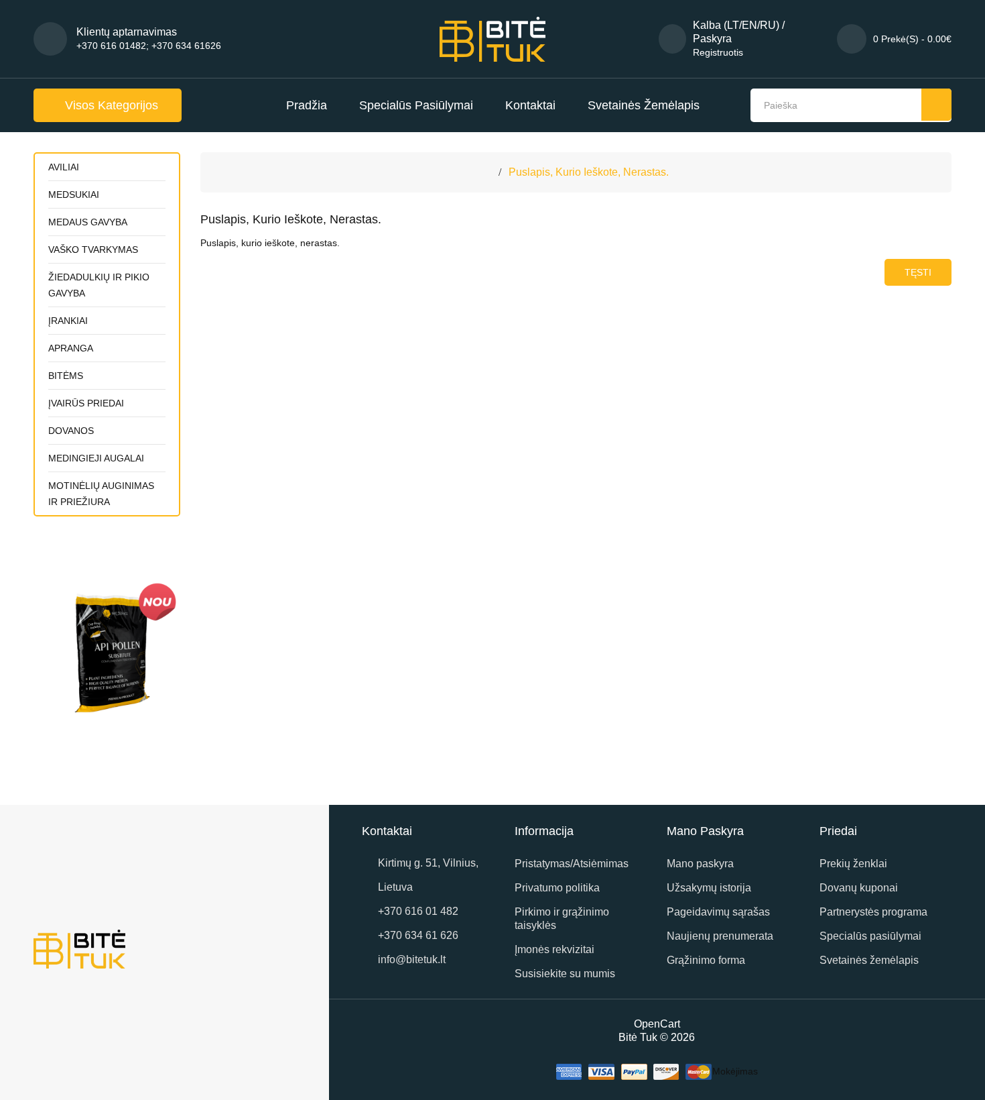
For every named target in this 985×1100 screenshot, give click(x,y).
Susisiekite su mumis (565, 973)
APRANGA (70, 348)
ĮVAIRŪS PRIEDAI (86, 403)
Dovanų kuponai (858, 887)
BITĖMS (65, 375)
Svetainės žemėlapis (644, 105)
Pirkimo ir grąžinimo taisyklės (562, 918)
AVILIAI (63, 167)
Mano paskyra (700, 863)
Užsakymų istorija (709, 887)
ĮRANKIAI (68, 320)
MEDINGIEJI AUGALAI (96, 458)
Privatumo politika (557, 887)
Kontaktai (530, 105)
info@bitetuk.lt (412, 959)
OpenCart (657, 1024)
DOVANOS (71, 430)
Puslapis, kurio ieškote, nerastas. (589, 172)
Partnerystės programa (873, 912)
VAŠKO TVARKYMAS (93, 249)
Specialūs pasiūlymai (416, 105)
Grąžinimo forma (706, 960)
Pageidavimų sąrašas (718, 912)
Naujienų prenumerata (720, 936)
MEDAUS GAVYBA (87, 222)
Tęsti (918, 272)
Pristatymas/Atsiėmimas (572, 863)
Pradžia (306, 105)
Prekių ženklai (853, 863)
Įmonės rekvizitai (554, 949)
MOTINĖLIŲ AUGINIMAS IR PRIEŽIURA (101, 493)
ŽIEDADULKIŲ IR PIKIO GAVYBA (98, 285)
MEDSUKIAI (73, 194)
